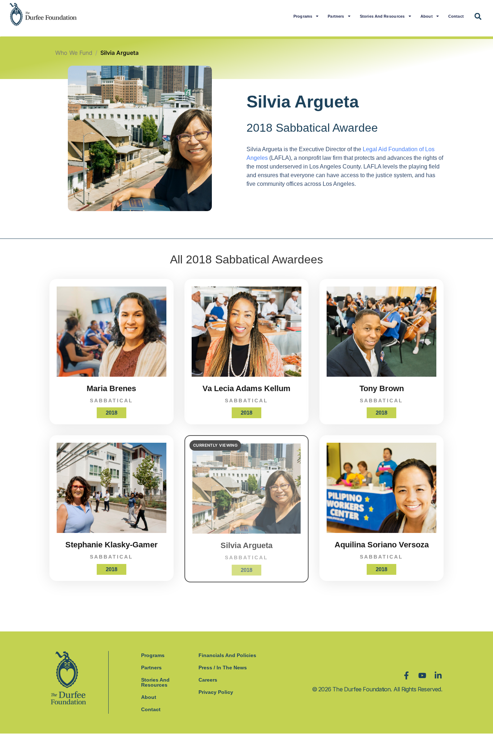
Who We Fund (73, 52)
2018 (111, 413)
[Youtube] (422, 675)
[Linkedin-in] (438, 675)
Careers (207, 680)
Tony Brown (381, 388)
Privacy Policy (215, 692)
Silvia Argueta (246, 545)
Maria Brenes (111, 388)
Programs (302, 16)
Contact (456, 16)
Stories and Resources (382, 16)
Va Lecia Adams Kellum (246, 388)
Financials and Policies (227, 655)
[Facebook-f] (406, 675)
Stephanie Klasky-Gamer (111, 544)
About (426, 16)
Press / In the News (222, 667)
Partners (336, 16)
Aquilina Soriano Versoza (382, 544)
